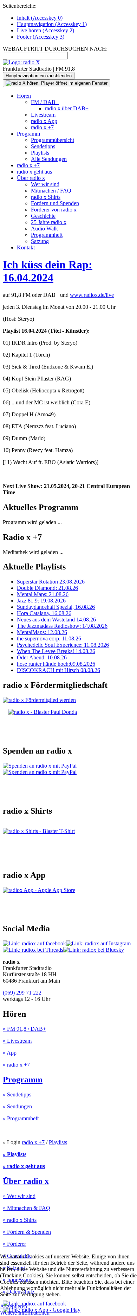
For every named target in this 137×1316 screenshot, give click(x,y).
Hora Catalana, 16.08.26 (44, 613)
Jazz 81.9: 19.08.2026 (41, 601)
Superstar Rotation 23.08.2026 (51, 582)
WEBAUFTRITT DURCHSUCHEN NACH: (55, 49)
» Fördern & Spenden (27, 1232)
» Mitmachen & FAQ (26, 1208)
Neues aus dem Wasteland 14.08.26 (56, 620)
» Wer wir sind (19, 1196)
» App (10, 1053)
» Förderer (14, 1244)
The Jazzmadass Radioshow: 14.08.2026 (62, 626)
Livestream (43, 115)
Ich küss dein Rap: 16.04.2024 (47, 271)
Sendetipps (43, 146)
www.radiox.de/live (92, 295)
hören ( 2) (45, 30)
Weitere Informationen (25, 1313)
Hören (24, 96)
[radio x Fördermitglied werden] (39, 700)
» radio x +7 (16, 1065)
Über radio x (31, 178)
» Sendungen (17, 1106)
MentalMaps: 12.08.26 (42, 632)
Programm (28, 134)
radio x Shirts (45, 197)
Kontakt (26, 247)
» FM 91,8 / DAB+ (24, 1029)
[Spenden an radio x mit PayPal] (40, 769)
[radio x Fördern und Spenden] (42, 712)
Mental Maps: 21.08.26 (42, 594)
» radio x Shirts (20, 1220)
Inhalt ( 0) (40, 18)
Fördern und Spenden (55, 203)
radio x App (44, 121)
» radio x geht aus (24, 1166)
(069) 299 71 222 (22, 993)
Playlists (40, 153)
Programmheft (47, 235)
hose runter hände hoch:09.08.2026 (56, 664)
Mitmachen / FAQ (51, 191)
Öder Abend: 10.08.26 (42, 657)
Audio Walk (44, 229)
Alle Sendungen (49, 159)
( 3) (40, 37)
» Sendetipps (17, 1094)
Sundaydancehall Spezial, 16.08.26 (56, 607)
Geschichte (43, 216)
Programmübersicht (52, 140)
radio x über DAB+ (67, 108)
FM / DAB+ (45, 102)
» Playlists (14, 1154)
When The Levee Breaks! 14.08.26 (56, 651)
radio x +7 (42, 127)
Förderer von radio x (54, 210)
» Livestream (17, 1041)
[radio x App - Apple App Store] (39, 890)
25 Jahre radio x (48, 222)
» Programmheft (21, 1118)
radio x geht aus (34, 172)
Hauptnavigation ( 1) (52, 24)
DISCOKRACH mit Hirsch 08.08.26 (58, 670)
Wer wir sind (45, 184)
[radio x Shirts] (39, 831)
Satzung (40, 241)
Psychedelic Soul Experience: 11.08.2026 (63, 645)
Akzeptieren (13, 1306)
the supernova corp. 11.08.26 (49, 638)
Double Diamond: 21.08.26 (47, 588)
